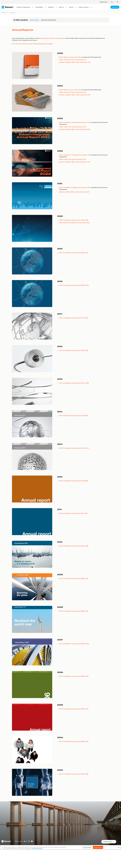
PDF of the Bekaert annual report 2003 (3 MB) (73, 774)
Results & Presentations (48, 20)
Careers (71, 7)
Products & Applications (23, 7)
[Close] (118, 847)
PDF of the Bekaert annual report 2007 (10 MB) (74, 643)
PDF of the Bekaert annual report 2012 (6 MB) (73, 480)
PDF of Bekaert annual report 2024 (70, 89)
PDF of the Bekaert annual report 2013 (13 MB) (74, 448)
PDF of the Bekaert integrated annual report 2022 (75, 155)
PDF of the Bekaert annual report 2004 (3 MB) (73, 741)
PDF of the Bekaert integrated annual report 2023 (75, 122)
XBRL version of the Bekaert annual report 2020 (74, 222)
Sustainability (39, 7)
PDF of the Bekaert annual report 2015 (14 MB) (74, 383)
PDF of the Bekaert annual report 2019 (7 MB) (73, 252)
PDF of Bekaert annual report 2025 (70, 57)
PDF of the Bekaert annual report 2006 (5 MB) (73, 676)
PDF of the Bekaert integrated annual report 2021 (74, 187)
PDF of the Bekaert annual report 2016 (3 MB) (73, 350)
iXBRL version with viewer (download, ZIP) (72, 59)
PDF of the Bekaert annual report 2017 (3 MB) (73, 318)
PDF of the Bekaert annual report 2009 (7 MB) (73, 578)
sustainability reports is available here (52, 38)
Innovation (51, 7)
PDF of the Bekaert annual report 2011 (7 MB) (73, 513)
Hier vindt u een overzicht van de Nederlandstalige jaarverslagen (32, 43)
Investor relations (84, 7)
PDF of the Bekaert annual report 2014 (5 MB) (73, 415)
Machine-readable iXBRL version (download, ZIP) (74, 62)
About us (61, 7)
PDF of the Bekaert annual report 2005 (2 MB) (73, 709)
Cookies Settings (87, 847)
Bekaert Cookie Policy (37, 848)
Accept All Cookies (98, 847)
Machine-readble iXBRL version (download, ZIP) (74, 192)
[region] (60, 847)
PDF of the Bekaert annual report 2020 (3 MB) (73, 220)
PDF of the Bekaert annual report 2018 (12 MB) (74, 285)
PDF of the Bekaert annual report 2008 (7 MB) (73, 611)
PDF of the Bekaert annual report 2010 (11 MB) (73, 546)
